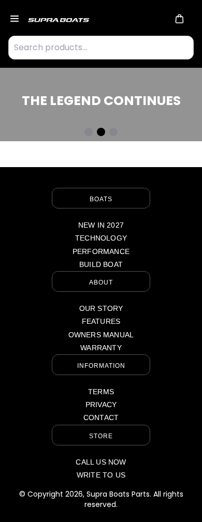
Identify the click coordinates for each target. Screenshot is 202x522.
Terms (101, 391)
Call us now (101, 462)
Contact (101, 417)
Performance (101, 251)
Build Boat (101, 264)
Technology (101, 238)
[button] (179, 18)
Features (101, 321)
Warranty (101, 348)
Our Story (101, 308)
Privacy (101, 404)
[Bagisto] (58, 19)
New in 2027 (101, 225)
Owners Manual (101, 335)
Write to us (101, 475)
